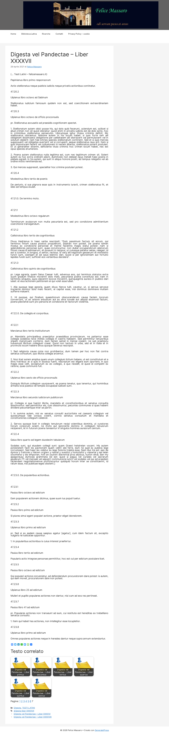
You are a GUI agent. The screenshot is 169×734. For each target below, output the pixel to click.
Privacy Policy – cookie (79, 34)
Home (13, 34)
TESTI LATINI (28, 708)
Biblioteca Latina (29, 34)
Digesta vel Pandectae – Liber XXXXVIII (32, 717)
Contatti (59, 34)
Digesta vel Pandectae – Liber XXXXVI (32, 714)
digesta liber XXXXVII (24, 711)
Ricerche (46, 34)
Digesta (17, 708)
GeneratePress (102, 730)
